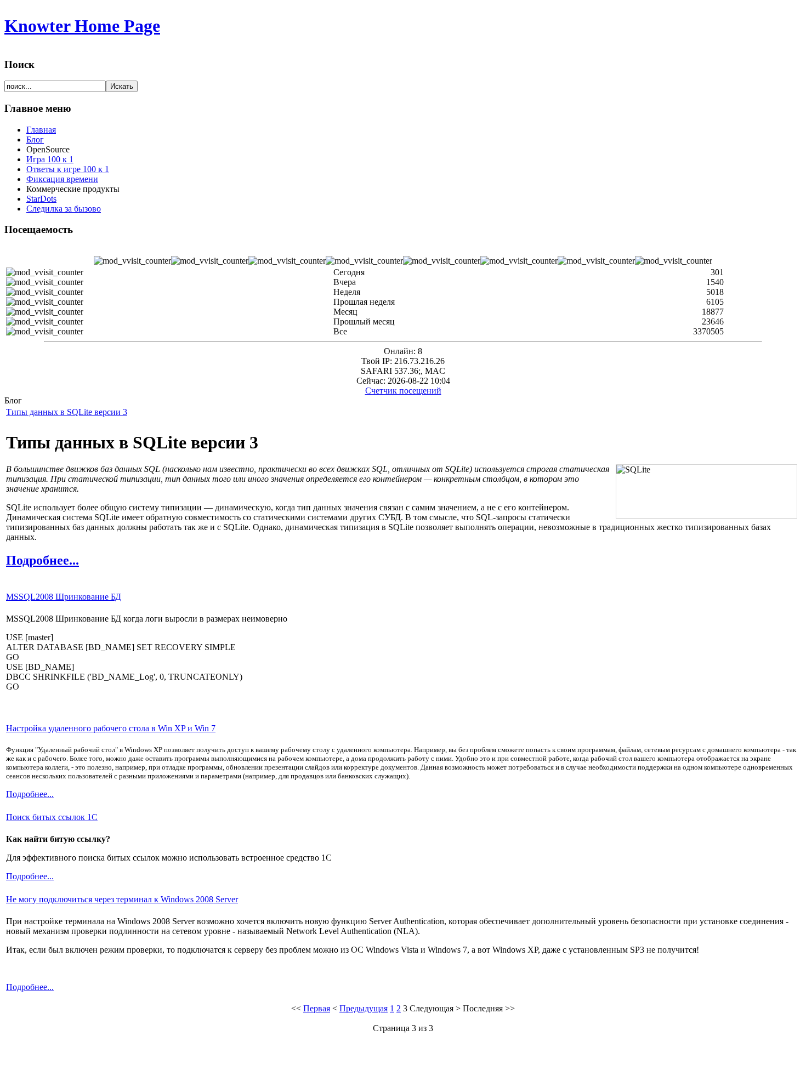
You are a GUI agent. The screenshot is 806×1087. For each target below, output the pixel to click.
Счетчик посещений (403, 390)
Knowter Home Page (82, 26)
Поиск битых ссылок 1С (52, 817)
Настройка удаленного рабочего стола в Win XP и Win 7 (110, 728)
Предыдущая (363, 1008)
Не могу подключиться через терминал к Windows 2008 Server (122, 899)
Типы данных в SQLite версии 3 (66, 412)
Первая (316, 1008)
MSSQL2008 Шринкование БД (63, 596)
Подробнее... (42, 560)
